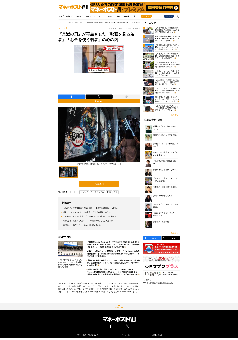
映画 (115, 192)
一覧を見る (173, 115)
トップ (61, 16)
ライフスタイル (97, 192)
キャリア (89, 16)
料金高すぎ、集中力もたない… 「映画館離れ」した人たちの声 (88, 221)
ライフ (100, 16)
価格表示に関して (166, 283)
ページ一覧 (125, 335)
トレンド (145, 16)
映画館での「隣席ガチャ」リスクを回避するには (82, 225)
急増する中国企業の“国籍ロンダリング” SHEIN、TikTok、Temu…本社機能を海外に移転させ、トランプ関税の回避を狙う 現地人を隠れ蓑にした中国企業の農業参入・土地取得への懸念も (113, 271)
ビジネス (77, 16)
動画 (109, 192)
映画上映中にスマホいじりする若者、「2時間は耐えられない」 (87, 212)
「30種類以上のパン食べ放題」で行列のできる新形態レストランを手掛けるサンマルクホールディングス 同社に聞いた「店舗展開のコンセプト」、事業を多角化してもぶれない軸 (113, 244)
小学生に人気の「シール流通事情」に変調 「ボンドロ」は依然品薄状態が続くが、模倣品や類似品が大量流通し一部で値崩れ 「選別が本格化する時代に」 (113, 253)
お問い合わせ (157, 335)
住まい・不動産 (123, 16)
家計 (135, 16)
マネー (110, 16)
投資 (68, 16)
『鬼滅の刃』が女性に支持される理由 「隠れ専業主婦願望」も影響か (90, 208)
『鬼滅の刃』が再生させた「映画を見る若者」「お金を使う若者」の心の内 (110, 23)
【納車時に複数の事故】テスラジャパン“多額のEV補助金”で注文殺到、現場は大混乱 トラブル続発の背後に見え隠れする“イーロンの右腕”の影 (113, 262)
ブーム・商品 (78, 23)
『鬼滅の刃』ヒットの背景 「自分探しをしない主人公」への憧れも (89, 216)
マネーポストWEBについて (88, 335)
